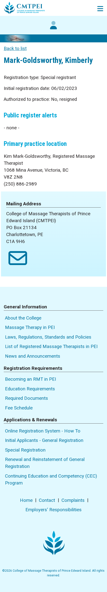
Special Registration (25, 450)
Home (26, 500)
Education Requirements (30, 389)
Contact (47, 500)
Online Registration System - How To (42, 431)
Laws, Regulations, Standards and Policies (48, 337)
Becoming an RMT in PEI (30, 379)
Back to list (15, 48)
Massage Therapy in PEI (30, 327)
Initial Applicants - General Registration (44, 440)
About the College (23, 318)
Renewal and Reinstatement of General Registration (45, 463)
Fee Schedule (19, 408)
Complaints (73, 500)
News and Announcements (32, 356)
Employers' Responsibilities (53, 509)
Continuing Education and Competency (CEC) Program (51, 479)
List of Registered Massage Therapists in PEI (51, 346)
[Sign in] (53, 28)
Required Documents (26, 398)
